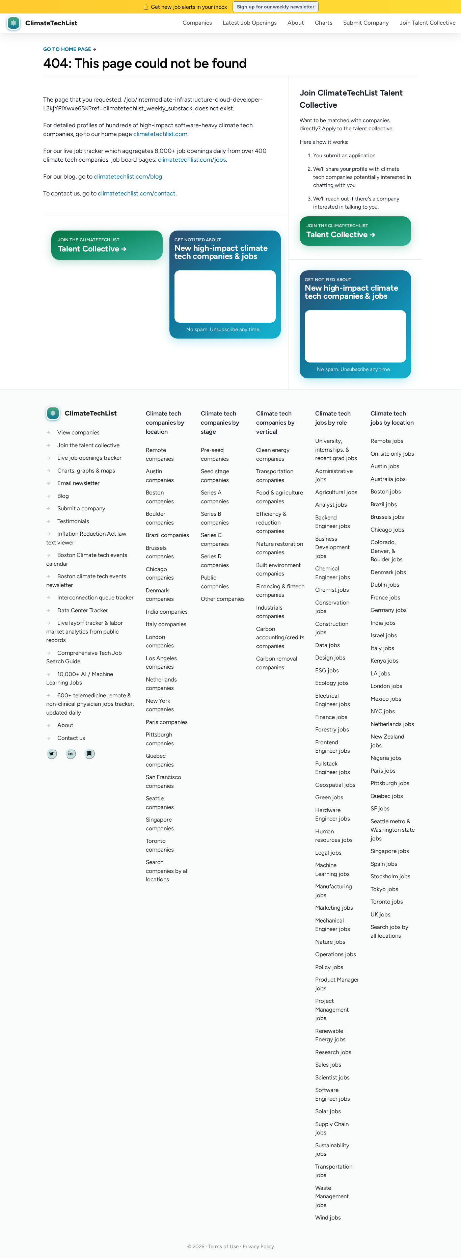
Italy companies (166, 624)
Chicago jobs (387, 529)
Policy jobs (329, 967)
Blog (63, 495)
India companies (167, 611)
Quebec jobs (387, 796)
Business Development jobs (332, 547)
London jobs (386, 685)
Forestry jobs (332, 729)
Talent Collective (428, 22)
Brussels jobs (387, 516)
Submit (366, 22)
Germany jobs (389, 610)
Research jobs (333, 1052)
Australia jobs (388, 479)
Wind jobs (328, 1217)
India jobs (383, 622)
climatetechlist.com (160, 134)
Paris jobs (383, 770)
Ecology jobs (332, 682)
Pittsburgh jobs (390, 783)
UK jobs (380, 914)
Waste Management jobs (332, 1196)
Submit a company (81, 508)
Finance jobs (331, 717)
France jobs (385, 597)
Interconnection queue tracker (95, 597)
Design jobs (330, 657)
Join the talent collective (88, 445)
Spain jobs (384, 863)
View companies (78, 432)
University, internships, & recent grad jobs (336, 449)
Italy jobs (382, 648)
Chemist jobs (332, 589)
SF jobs (380, 808)
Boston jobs (386, 491)
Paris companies (167, 722)
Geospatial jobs (335, 784)
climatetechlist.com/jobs (192, 159)
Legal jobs (328, 852)
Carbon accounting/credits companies (280, 637)
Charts (323, 22)
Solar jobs (328, 1111)
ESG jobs (327, 670)
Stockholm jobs (390, 876)
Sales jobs (328, 1064)
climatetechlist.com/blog (128, 176)
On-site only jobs (392, 453)
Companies (197, 22)
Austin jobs (385, 466)
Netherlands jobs (392, 724)
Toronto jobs (387, 901)
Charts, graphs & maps (86, 470)
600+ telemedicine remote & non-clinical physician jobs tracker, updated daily (90, 704)
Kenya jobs (385, 660)
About (296, 22)
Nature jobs (330, 941)
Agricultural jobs (336, 492)
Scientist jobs (332, 1077)
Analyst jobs (331, 504)
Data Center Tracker (82, 610)
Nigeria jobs (386, 757)
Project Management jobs (332, 1009)
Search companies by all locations (167, 871)
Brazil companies (167, 535)
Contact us (71, 737)
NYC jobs (383, 711)
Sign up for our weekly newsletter (275, 6)
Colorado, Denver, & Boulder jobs (387, 551)
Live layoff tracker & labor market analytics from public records (84, 631)
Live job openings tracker (89, 457)
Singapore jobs (390, 851)
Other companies (223, 598)
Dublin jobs (385, 584)
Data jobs (327, 645)
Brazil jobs (384, 504)
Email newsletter (78, 483)
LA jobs (380, 673)
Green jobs (329, 797)
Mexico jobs (386, 698)
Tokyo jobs (384, 889)
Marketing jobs (334, 907)
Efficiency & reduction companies (271, 522)
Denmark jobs (388, 572)
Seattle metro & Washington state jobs (393, 830)
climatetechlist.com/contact (136, 193)
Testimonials (73, 521)
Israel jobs (384, 635)
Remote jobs (387, 440)
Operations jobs (335, 954)
